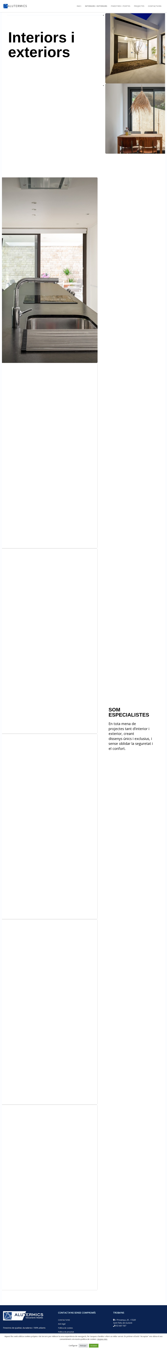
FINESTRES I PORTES (120, 6)
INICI (79, 6)
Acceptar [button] (93, 1345)
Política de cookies (65, 1328)
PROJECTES (139, 6)
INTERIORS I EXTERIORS (96, 6)
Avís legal (61, 1324)
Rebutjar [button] (83, 1345)
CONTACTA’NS (154, 6)
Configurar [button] (73, 1345)
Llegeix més (102, 1339)
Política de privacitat (66, 1332)
